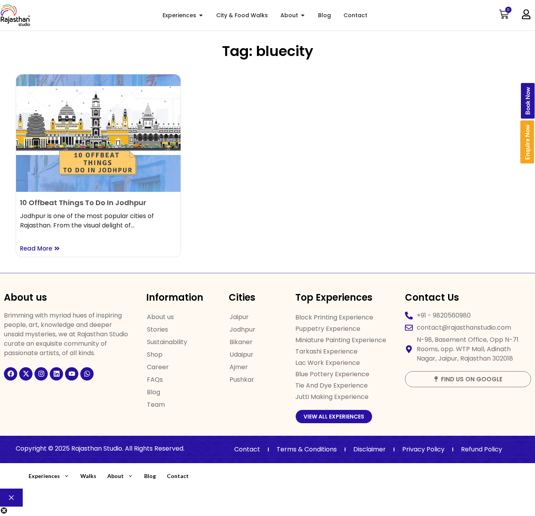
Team (156, 404)
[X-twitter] (26, 374)
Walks (88, 476)
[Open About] (302, 15)
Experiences (44, 476)
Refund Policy (481, 449)
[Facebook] (10, 374)
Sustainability (167, 341)
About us (160, 316)
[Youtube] (71, 374)
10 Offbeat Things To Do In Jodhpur (83, 202)
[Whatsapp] (87, 374)
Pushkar (242, 379)
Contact (247, 449)
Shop (155, 354)
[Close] (11, 498)
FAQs (155, 379)
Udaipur (241, 354)
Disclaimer (369, 449)
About (115, 476)
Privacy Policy (423, 449)
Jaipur (239, 316)
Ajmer (239, 367)
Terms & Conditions (307, 449)
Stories (157, 329)
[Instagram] (41, 374)
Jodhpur (242, 329)
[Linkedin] (56, 374)
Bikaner (241, 341)
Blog (153, 392)
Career (158, 367)
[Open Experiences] (201, 15)
